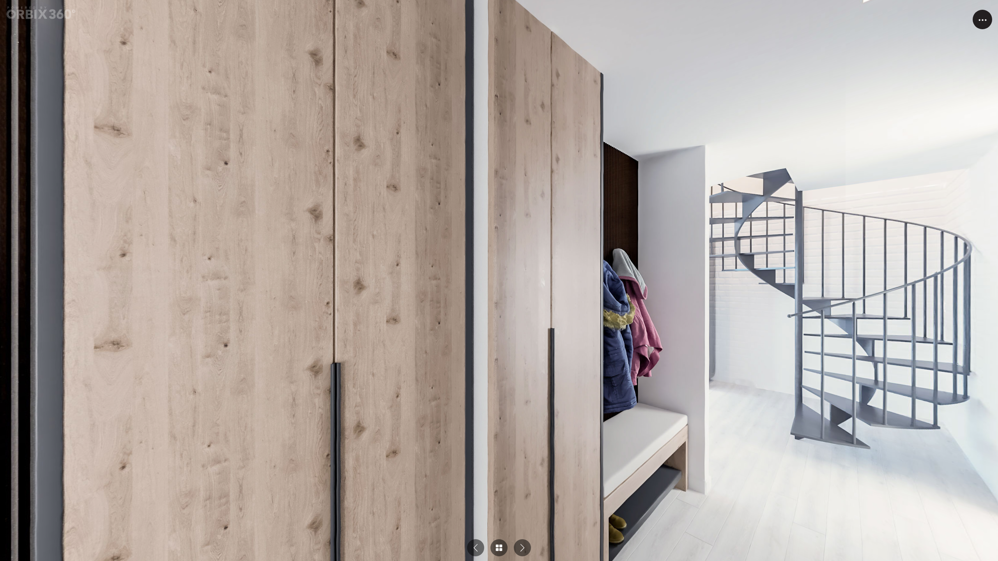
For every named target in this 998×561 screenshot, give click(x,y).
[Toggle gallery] (499, 547)
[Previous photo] (475, 547)
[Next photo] (522, 547)
